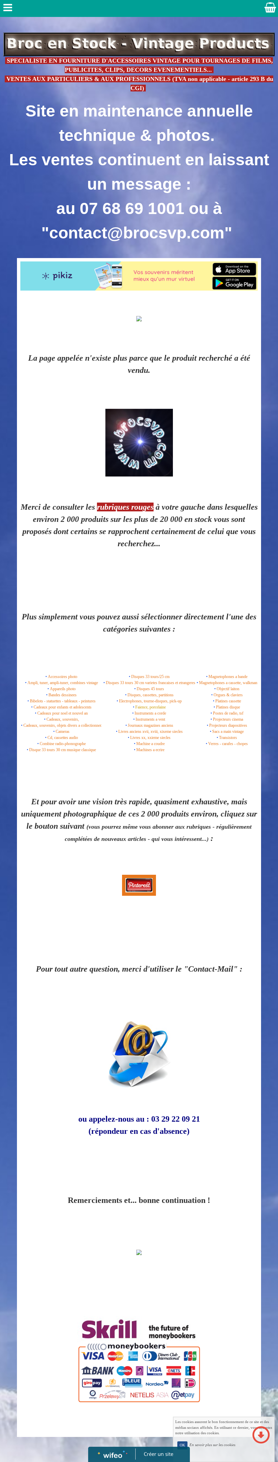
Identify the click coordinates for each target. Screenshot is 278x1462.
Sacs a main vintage (228, 731)
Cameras (63, 731)
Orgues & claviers (228, 695)
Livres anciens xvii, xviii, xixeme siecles (150, 731)
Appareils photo (63, 688)
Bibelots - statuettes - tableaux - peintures (63, 701)
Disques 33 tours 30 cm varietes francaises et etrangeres (150, 682)
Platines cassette (228, 701)
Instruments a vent (150, 719)
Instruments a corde (150, 713)
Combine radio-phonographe (63, 743)
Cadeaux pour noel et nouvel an (62, 713)
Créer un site (158, 1453)
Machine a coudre (150, 743)
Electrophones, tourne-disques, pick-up (150, 701)
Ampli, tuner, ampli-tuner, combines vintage (62, 682)
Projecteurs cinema (228, 719)
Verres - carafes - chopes (228, 743)
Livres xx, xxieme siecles (150, 737)
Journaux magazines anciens (150, 725)
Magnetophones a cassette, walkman (228, 682)
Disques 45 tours (150, 688)
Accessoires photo (62, 676)
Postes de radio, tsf (228, 713)
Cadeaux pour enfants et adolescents (63, 707)
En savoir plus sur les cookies (212, 1445)
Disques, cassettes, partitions (150, 695)
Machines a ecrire (150, 749)
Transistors (228, 737)
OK (182, 1445)
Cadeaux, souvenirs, (62, 719)
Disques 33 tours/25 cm (150, 676)
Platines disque (228, 707)
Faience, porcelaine (150, 707)
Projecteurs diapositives (228, 725)
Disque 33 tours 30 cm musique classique (62, 749)
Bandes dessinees (62, 695)
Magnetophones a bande (228, 676)
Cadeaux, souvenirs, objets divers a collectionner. (62, 725)
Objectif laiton (228, 688)
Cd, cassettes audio (62, 737)
